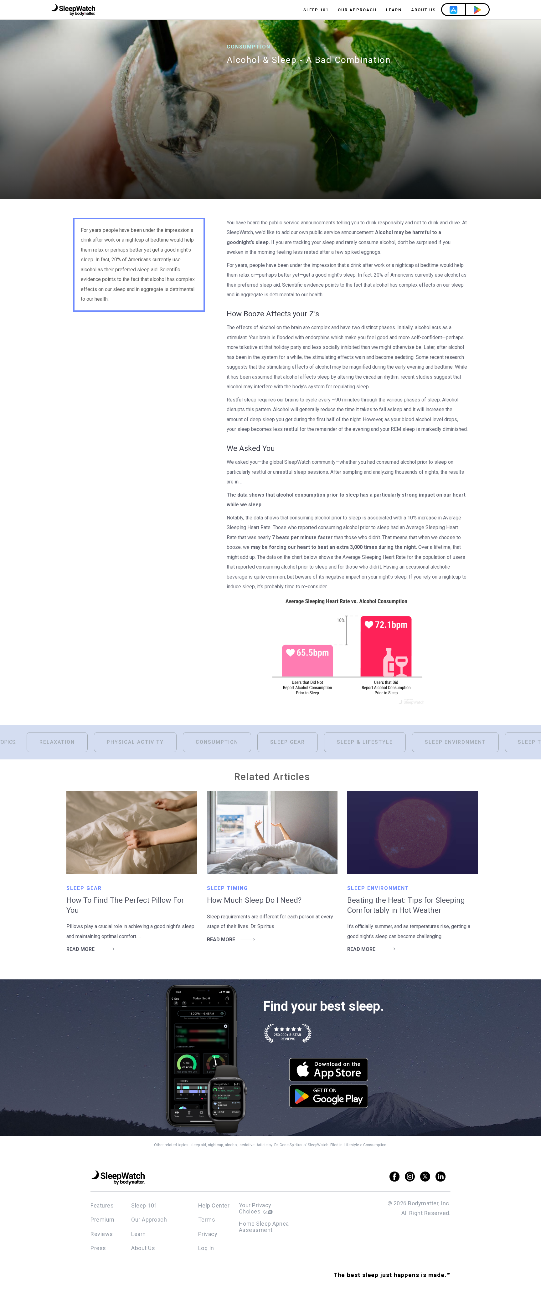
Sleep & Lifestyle (365, 742)
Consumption (217, 742)
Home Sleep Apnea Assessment (264, 1227)
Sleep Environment (455, 742)
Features (102, 1205)
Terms (206, 1219)
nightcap (215, 1145)
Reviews (101, 1234)
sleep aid (198, 1145)
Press (98, 1248)
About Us (423, 10)
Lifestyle (351, 1145)
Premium (102, 1219)
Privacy (208, 1234)
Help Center (214, 1205)
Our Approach (357, 10)
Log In (206, 1248)
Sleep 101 (315, 10)
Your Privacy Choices (255, 1208)
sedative (247, 1145)
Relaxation (57, 742)
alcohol (231, 1145)
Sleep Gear (287, 742)
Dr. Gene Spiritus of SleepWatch (301, 1145)
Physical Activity (135, 742)
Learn (394, 10)
